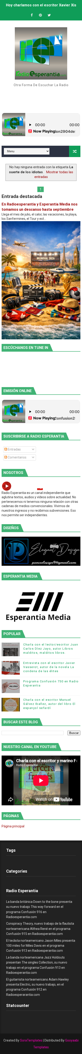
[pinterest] (40, 15)
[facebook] (31, 15)
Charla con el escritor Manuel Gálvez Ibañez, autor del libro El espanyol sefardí (49, 704)
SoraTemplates (31, 1040)
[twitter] (49, 15)
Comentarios (16, 457)
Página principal (13, 826)
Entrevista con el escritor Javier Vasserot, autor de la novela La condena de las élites (49, 667)
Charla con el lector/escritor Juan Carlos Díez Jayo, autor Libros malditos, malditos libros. (50, 648)
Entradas (14, 449)
